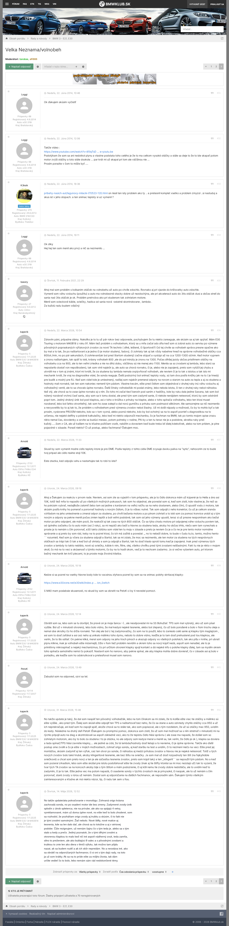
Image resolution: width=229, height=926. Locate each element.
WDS (47, 4)
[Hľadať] (76, 66)
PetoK (24, 668)
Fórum (15, 4)
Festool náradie (71, 921)
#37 (219, 440)
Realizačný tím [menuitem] (37, 913)
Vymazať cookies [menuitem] (17, 913)
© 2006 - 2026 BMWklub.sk (208, 921)
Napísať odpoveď (21, 66)
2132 (29, 463)
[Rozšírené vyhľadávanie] (83, 66)
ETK (32, 4)
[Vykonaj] (172, 872)
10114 (30, 690)
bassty (24, 281)
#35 (219, 280)
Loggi (24, 94)
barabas (24, 59)
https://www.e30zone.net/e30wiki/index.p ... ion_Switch (76, 582)
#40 (219, 614)
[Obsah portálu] (80, 21)
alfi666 (33, 59)
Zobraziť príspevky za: (75, 871)
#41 (219, 667)
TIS (39, 4)
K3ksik (24, 185)
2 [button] (216, 66)
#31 (219, 93)
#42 (219, 710)
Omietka (20, 921)
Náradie (39, 921)
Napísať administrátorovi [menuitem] (60, 913)
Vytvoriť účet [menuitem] (197, 4)
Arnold (24, 441)
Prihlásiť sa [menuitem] (217, 4)
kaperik (24, 331)
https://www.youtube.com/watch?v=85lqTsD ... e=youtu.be (78, 151)
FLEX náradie (53, 921)
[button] (206, 66)
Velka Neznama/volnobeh (33, 49)
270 (30, 210)
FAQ (25, 4)
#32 (219, 138)
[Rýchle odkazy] (6, 4)
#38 (219, 488)
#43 (219, 791)
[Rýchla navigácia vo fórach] (222, 38)
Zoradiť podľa (124, 871)
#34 (219, 235)
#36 (219, 330)
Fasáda (9, 921)
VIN (54, 4)
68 (30, 116)
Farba (30, 921)
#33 (219, 184)
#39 (219, 565)
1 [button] (211, 66)
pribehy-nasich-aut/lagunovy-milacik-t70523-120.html (76, 193)
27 (30, 304)
